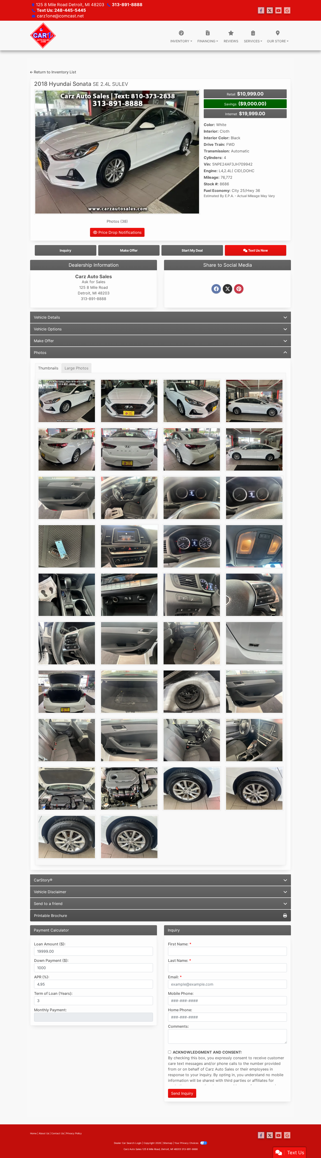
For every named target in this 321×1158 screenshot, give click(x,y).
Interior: (211, 131)
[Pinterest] (238, 289)
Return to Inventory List (54, 72)
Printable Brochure (50, 915)
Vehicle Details (47, 317)
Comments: (178, 1026)
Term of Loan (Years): (53, 993)
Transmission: (217, 151)
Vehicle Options (48, 329)
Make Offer (44, 340)
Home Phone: (180, 1009)
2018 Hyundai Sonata (81, 83)
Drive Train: (214, 144)
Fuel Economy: (217, 190)
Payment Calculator (51, 930)
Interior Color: (217, 137)
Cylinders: (213, 157)
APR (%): (41, 977)
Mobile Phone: (181, 993)
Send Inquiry (182, 1093)
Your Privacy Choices (186, 1143)
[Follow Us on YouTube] (278, 10)
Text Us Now (257, 250)
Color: (209, 124)
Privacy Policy (74, 1133)
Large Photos (76, 368)
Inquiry (65, 250)
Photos (40, 352)
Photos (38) (117, 221)
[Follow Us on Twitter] (269, 10)
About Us (44, 1133)
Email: (173, 977)
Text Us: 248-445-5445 (61, 10)
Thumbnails (48, 368)
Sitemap (167, 1143)
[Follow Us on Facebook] (261, 10)
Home (33, 1133)
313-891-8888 (127, 4)
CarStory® (43, 880)
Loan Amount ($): (50, 944)
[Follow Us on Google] (287, 10)
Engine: (211, 170)
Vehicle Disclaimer (50, 891)
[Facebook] (216, 289)
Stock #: (211, 184)
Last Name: (178, 960)
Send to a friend (48, 903)
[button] (46, 152)
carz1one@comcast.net (60, 15)
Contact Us (57, 1133)
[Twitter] (227, 289)
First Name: (178, 944)
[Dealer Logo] (43, 35)
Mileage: (211, 177)
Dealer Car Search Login (127, 1143)
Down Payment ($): (51, 960)
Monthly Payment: (50, 1009)
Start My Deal (192, 250)
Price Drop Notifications (119, 232)
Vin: (207, 164)
